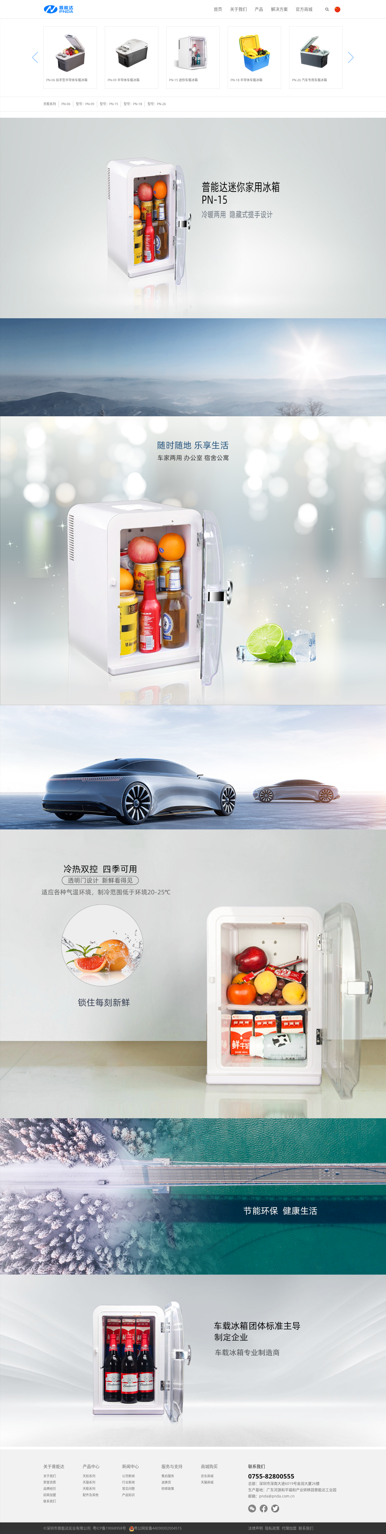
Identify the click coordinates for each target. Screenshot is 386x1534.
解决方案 (279, 9)
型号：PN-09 (85, 104)
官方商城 (304, 9)
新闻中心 (130, 1466)
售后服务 (167, 1476)
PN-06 (65, 104)
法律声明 (255, 1528)
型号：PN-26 (157, 104)
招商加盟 (49, 1495)
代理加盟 (289, 1528)
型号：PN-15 (109, 104)
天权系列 (89, 1476)
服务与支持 (171, 1466)
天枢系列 (89, 1488)
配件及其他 (90, 1495)
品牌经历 (49, 1488)
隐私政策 (272, 1528)
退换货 (166, 1482)
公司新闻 (128, 1476)
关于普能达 (53, 1466)
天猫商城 (207, 1482)
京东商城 (207, 1476)
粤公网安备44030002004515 (158, 1528)
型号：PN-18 (133, 104)
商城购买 (209, 1466)
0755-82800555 (271, 1476)
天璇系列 (89, 1482)
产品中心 (91, 1466)
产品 (259, 9)
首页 (218, 9)
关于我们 (238, 9)
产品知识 (128, 1495)
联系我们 (49, 1501)
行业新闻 (128, 1482)
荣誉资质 (49, 1482)
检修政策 (167, 1488)
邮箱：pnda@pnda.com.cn (271, 1496)
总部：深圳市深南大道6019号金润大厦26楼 (284, 1483)
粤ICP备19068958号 (109, 1528)
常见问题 (128, 1488)
